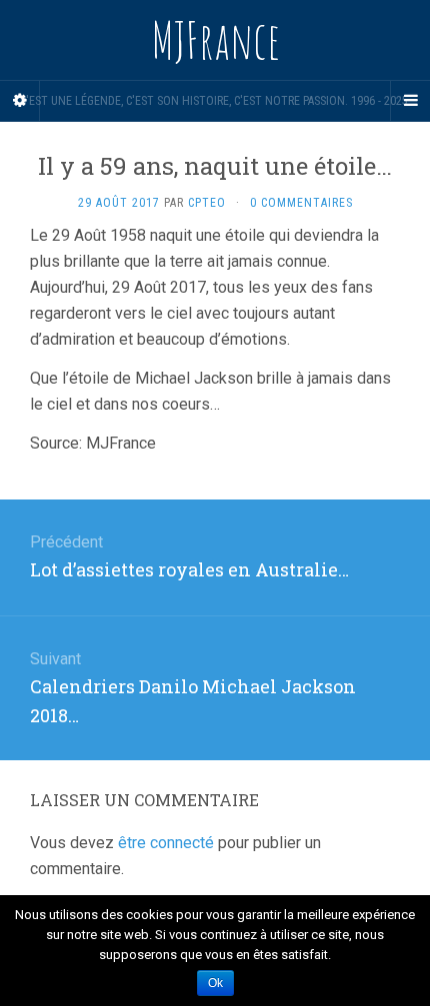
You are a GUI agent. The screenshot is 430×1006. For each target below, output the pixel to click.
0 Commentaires (301, 203)
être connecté (166, 842)
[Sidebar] (20, 101)
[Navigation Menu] (410, 101)
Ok (215, 983)
